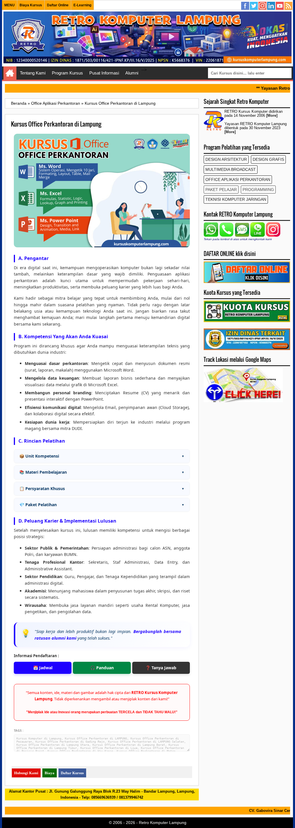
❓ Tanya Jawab (160, 667)
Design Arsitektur (226, 159)
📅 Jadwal (42, 667)
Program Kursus (67, 72)
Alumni (131, 72)
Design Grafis (268, 159)
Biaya (49, 773)
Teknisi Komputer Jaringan (235, 199)
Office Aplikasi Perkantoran (237, 179)
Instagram (262, 6)
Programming (258, 189)
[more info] (247, 348)
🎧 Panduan (102, 667)
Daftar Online (58, 5)
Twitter (254, 6)
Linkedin (271, 6)
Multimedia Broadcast (230, 169)
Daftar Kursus (72, 773)
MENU (9, 5)
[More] (271, 116)
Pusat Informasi (104, 72)
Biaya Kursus (31, 5)
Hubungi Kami (26, 773)
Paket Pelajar (221, 189)
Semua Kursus (288, 6)
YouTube (280, 6)
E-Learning (82, 5)
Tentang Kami (33, 72)
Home (9, 73)
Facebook (245, 6)
